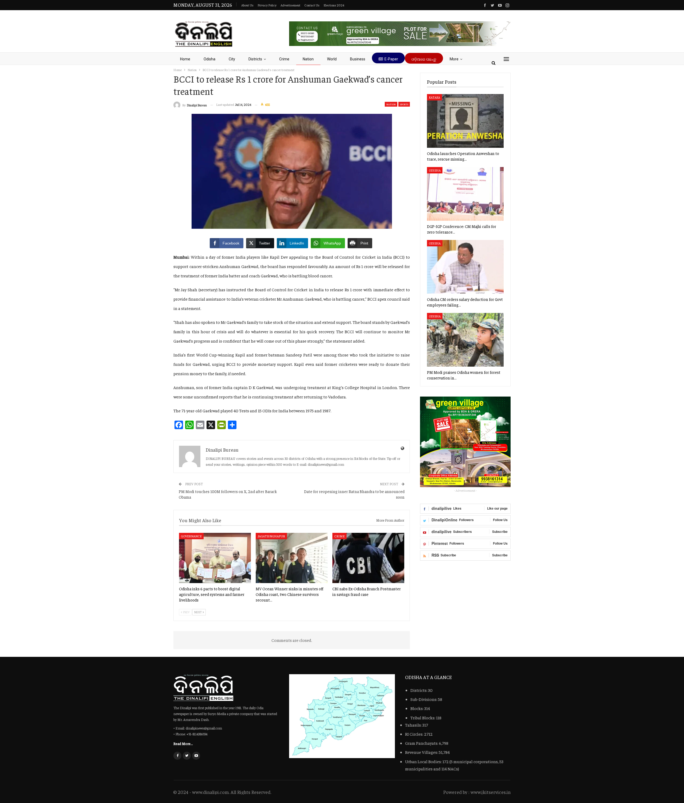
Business (357, 59)
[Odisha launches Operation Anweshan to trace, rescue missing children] (465, 121)
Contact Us (312, 5)
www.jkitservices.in (491, 792)
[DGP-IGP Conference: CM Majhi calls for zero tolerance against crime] (465, 194)
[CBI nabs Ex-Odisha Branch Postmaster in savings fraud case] (368, 558)
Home (185, 59)
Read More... (183, 743)
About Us (247, 5)
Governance (191, 536)
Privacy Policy (267, 5)
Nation (308, 59)
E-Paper (391, 59)
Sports (404, 104)
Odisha (209, 59)
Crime (284, 59)
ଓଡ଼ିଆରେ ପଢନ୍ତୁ (423, 59)
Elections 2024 (334, 5)
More (454, 59)
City (232, 59)
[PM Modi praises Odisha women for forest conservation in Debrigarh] (465, 340)
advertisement (290, 5)
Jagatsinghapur (271, 536)
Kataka (434, 97)
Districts (255, 59)
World (332, 59)
